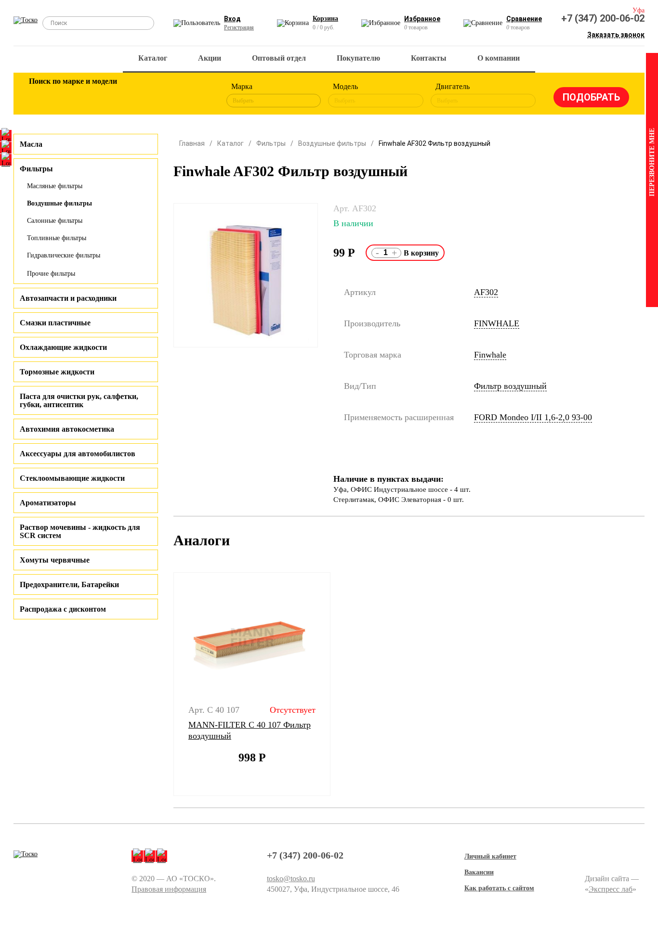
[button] (167, 684)
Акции (209, 58)
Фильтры (271, 143)
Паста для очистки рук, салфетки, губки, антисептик (79, 400)
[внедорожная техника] (166, 95)
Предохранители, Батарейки (69, 584)
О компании (498, 58)
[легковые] (41, 95)
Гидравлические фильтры (63, 255)
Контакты (429, 58)
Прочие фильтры (51, 273)
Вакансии (479, 872)
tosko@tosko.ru (291, 878)
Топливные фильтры (56, 238)
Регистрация (239, 27)
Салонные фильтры (54, 220)
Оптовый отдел (279, 58)
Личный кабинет (490, 856)
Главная (192, 143)
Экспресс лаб (610, 889)
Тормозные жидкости (57, 372)
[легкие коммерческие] (72, 95)
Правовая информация (169, 889)
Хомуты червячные (55, 560)
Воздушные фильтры (59, 203)
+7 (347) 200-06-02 (603, 18)
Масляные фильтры (54, 186)
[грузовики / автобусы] (104, 95)
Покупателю (358, 58)
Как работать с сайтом (499, 888)
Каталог (152, 58)
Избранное (422, 19)
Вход (232, 19)
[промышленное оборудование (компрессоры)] (197, 95)
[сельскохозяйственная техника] (135, 95)
